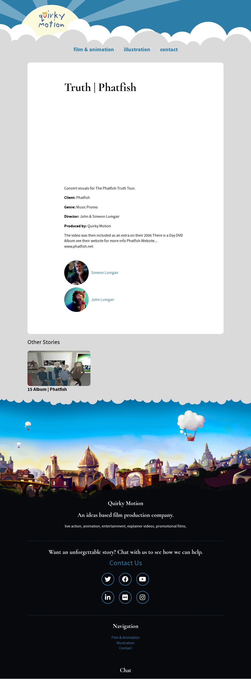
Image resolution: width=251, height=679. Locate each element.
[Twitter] (107, 579)
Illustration (137, 49)
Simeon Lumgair (104, 272)
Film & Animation (94, 49)
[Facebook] (125, 579)
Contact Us (125, 563)
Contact (169, 49)
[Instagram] (142, 597)
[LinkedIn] (107, 597)
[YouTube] (142, 579)
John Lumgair (102, 299)
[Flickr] (125, 597)
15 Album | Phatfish (47, 390)
